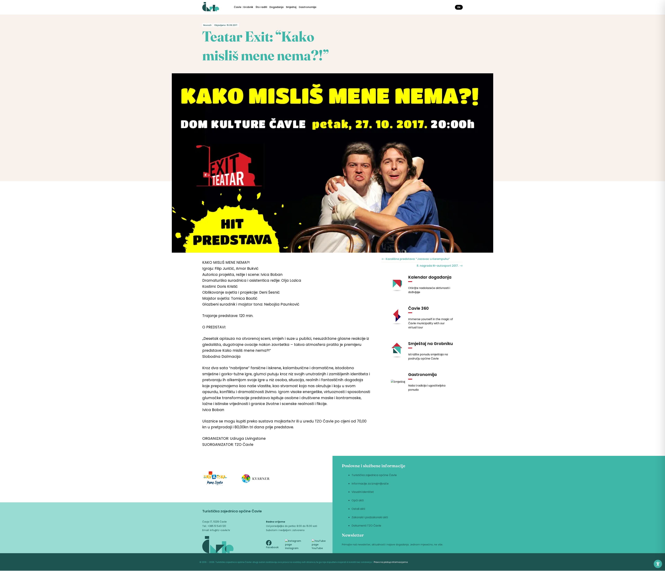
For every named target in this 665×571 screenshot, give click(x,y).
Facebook (272, 547)
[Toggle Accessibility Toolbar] (657, 563)
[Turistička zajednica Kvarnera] (256, 479)
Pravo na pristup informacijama (391, 562)
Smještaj (291, 7)
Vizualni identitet (363, 492)
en (458, 7)
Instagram (291, 548)
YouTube (317, 548)
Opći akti (358, 500)
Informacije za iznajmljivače (370, 484)
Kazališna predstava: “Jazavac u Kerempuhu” (416, 258)
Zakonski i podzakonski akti (370, 517)
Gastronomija (307, 7)
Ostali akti (358, 509)
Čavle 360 (418, 308)
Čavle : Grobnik (243, 7)
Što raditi (261, 7)
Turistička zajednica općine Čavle (374, 475)
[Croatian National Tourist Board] (215, 479)
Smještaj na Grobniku (430, 343)
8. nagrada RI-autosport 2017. (440, 265)
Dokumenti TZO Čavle (366, 526)
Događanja (276, 7)
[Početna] (210, 7)
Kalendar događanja (429, 277)
